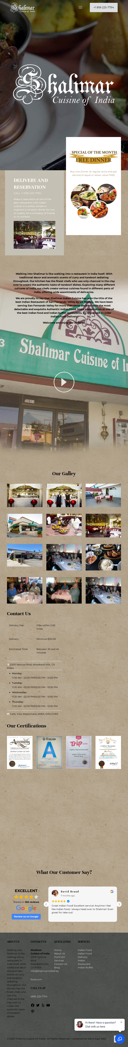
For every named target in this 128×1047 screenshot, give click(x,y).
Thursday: (18, 701)
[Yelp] (43, 1006)
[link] (64, 382)
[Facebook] (33, 1006)
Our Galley (64, 474)
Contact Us (60, 964)
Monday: (17, 673)
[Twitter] (38, 1006)
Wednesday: (19, 692)
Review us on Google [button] (26, 916)
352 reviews (32, 902)
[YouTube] (48, 1006)
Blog (57, 967)
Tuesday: (17, 682)
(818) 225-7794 (39, 996)
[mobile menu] (80, 7)
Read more (58, 916)
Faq (56, 971)
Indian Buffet (85, 967)
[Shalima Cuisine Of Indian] (22, 7)
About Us (59, 953)
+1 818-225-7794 (104, 7)
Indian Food (85, 950)
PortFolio (59, 957)
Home (57, 950)
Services (59, 960)
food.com (36, 979)
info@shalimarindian (43, 971)
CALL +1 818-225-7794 (27, 193)
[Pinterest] (33, 1012)
